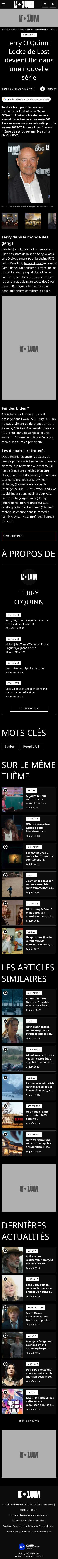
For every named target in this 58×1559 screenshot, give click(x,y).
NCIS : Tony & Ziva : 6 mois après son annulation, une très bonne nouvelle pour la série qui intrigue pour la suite (39, 917)
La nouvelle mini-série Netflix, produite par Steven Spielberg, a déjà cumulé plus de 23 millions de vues (40, 1090)
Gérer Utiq (25, 1531)
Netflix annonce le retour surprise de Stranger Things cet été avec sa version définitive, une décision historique (38, 1035)
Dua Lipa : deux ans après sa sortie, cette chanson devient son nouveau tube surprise (39, 1376)
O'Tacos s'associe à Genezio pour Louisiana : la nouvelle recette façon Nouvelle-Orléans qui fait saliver (40, 833)
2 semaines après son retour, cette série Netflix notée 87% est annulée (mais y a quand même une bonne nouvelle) (39, 889)
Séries (30, 29)
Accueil (5, 29)
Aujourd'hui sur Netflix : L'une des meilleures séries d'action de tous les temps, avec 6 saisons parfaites (40, 1007)
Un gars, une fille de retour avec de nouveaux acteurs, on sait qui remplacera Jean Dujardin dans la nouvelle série (40, 946)
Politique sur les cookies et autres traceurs (28, 1515)
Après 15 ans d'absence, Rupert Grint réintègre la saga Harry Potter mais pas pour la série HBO (40, 1321)
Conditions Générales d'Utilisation (17, 1504)
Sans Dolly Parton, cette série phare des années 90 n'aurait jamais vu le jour (39, 1290)
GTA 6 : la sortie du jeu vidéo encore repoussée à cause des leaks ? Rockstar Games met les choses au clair (40, 1406)
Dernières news (17, 29)
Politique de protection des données (28, 1520)
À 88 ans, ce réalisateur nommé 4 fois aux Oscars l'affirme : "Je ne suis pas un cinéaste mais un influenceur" (39, 1265)
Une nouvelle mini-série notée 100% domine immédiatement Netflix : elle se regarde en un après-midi (39, 1122)
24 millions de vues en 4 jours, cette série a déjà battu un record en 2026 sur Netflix (40, 1060)
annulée (21, 433)
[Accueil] (24, 4)
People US (31, 746)
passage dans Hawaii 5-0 (18, 419)
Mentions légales (27, 1509)
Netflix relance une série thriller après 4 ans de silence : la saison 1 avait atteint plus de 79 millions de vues (39, 1148)
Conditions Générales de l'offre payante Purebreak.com (28, 1526)
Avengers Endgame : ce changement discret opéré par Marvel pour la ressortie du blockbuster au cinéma (39, 1352)
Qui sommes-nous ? (44, 1504)
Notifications (12, 1531)
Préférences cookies (42, 1531)
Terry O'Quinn (33, 263)
